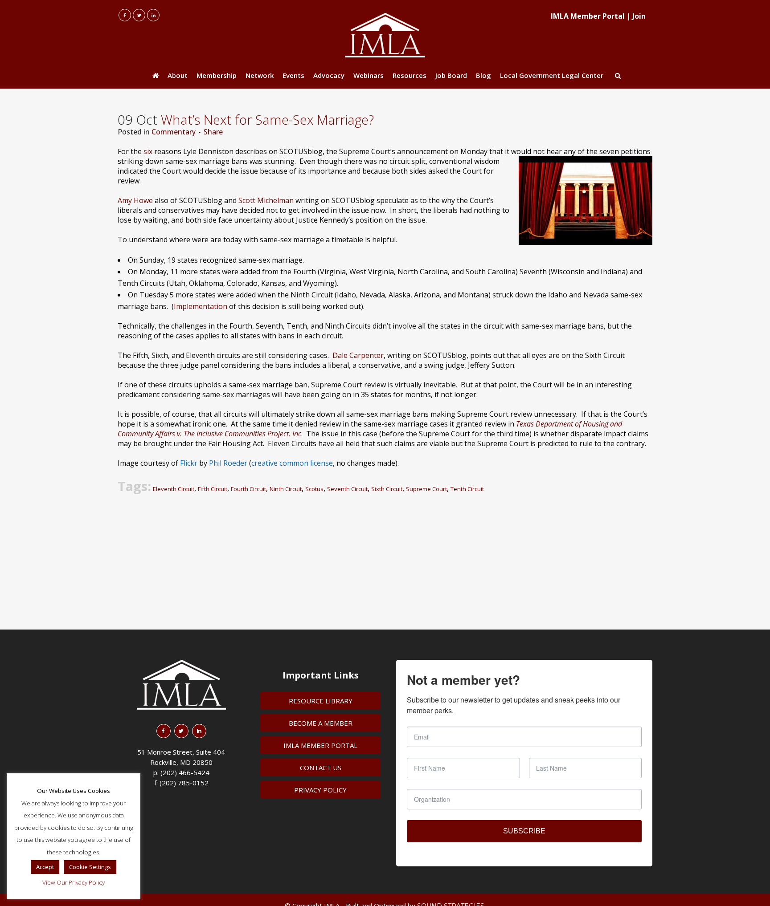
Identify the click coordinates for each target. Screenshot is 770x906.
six (147, 151)
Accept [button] (45, 867)
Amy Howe (135, 200)
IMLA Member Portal (588, 16)
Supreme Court (426, 489)
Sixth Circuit (386, 489)
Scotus (314, 489)
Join (639, 16)
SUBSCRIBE (524, 831)
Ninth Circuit (286, 489)
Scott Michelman (266, 200)
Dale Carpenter (358, 355)
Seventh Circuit (347, 489)
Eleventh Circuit (173, 489)
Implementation (200, 306)
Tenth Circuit (467, 489)
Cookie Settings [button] (90, 867)
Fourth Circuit (248, 489)
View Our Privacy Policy (73, 882)
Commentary (174, 132)
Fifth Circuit (212, 489)
